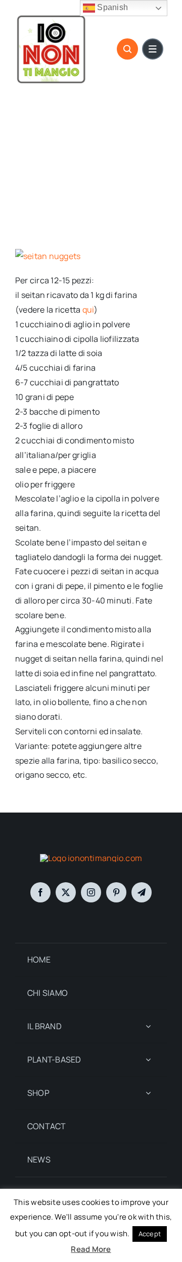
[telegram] (141, 892)
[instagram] (91, 892)
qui (88, 309)
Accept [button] (150, 1233)
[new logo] (51, 16)
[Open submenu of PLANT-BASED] (148, 1059)
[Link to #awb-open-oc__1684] (152, 49)
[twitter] (66, 892)
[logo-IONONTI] (91, 858)
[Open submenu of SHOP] (148, 1093)
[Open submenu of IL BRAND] (148, 1026)
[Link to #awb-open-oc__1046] (127, 49)
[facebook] (40, 892)
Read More (91, 1249)
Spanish (111, 7)
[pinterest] (116, 892)
